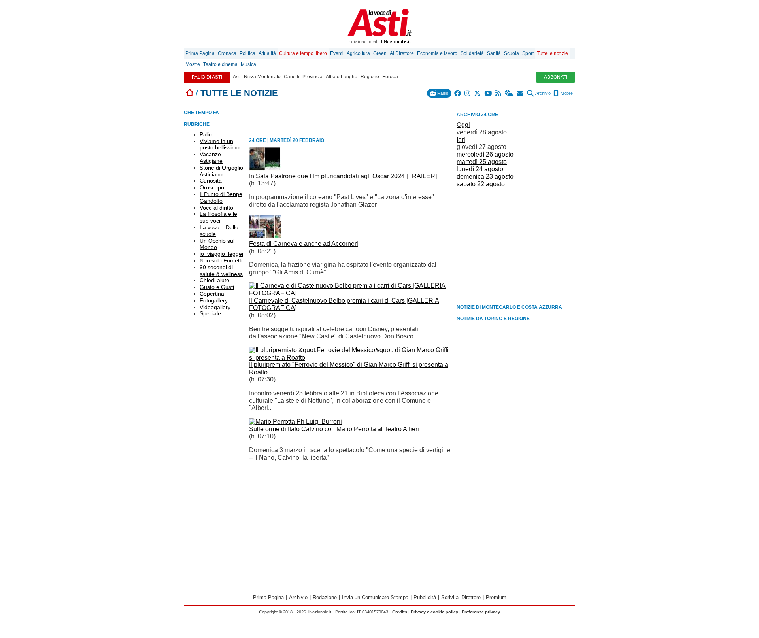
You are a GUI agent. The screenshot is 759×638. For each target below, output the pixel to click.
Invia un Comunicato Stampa (375, 597)
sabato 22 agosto (481, 184)
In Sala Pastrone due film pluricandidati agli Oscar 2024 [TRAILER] (343, 176)
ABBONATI (555, 77)
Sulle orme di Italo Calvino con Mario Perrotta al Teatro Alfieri (334, 429)
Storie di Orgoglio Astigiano (221, 170)
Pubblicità (424, 597)
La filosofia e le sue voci (218, 217)
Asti (237, 76)
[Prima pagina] (189, 93)
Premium (496, 597)
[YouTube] (488, 93)
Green (380, 53)
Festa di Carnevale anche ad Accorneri (303, 243)
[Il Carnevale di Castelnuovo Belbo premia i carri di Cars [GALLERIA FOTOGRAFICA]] (350, 293)
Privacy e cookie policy (434, 612)
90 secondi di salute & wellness (221, 270)
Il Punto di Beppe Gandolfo (221, 197)
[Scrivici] (520, 93)
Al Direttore (402, 53)
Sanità (494, 53)
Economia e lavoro (437, 53)
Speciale (210, 313)
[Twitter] (477, 93)
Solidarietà (472, 53)
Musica (248, 64)
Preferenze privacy (481, 612)
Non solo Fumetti (221, 260)
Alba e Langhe (341, 76)
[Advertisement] (516, 245)
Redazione (325, 597)
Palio (206, 134)
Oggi (463, 124)
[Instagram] (467, 93)
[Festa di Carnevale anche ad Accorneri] (265, 236)
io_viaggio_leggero (223, 254)
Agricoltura (358, 53)
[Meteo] (509, 93)
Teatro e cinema (220, 64)
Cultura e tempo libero (303, 53)
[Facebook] (458, 93)
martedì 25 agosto (482, 162)
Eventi (337, 53)
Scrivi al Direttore (461, 597)
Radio (442, 93)
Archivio (542, 93)
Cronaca (227, 53)
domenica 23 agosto (485, 176)
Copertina (212, 294)
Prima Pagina (200, 53)
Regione (370, 76)
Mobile (566, 93)
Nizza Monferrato (262, 76)
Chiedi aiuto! (215, 280)
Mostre (192, 64)
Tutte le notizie (552, 53)
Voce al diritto (216, 207)
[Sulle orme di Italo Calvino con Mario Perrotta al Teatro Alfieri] (295, 421)
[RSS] (498, 93)
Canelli (291, 76)
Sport (528, 53)
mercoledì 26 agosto (485, 154)
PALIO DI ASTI (207, 77)
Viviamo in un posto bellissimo (220, 144)
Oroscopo (212, 187)
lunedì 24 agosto (480, 169)
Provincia (312, 76)
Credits (399, 612)
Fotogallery (214, 300)
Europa (390, 76)
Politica (247, 53)
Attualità (267, 53)
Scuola (511, 53)
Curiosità (211, 180)
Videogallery (215, 307)
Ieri (461, 139)
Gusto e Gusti (217, 287)
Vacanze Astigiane (211, 157)
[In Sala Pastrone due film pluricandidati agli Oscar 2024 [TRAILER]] (265, 168)
